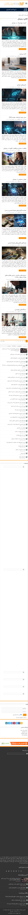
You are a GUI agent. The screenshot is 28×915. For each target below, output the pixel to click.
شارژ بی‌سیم (23, 453)
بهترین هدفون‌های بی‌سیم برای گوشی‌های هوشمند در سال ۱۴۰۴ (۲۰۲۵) (13, 365)
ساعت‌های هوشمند (21, 446)
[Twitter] (16, 723)
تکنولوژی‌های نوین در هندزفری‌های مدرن (17, 417)
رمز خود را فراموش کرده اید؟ (21, 717)
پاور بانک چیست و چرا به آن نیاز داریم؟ (18, 406)
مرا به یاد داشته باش (17, 715)
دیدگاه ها (14, 346)
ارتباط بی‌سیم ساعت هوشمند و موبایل (18, 439)
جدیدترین (25, 346)
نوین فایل (26, 15)
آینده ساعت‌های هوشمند (20, 435)
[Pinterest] (14, 723)
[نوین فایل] (14, 4)
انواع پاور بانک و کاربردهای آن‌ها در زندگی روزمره (16, 402)
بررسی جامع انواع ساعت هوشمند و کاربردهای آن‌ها (16, 442)
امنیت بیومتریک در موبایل (20, 449)
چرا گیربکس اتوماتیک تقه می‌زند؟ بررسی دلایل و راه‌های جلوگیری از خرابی (11, 349)
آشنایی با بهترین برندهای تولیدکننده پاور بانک (17, 395)
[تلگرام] (9, 723)
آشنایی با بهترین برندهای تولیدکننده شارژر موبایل (16, 381)
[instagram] (12, 723)
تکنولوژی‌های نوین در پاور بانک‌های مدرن (17, 399)
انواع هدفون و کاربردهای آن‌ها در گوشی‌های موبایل (16, 361)
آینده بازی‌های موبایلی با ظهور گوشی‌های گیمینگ (15, 896)
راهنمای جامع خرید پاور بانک (20, 410)
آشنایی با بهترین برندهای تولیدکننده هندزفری (17, 413)
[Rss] (21, 723)
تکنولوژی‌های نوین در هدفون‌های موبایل (18, 358)
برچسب (9, 346)
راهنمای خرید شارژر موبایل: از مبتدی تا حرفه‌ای (16, 392)
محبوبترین (19, 346)
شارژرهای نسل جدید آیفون (20, 373)
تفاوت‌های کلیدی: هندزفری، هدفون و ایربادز (17, 420)
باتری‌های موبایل (22, 457)
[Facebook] (19, 723)
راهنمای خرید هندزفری (21, 428)
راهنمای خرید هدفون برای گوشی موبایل (18, 370)
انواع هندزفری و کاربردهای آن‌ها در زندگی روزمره (16, 424)
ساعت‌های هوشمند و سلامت (20, 431)
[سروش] (6, 722)
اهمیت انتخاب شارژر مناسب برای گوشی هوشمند (16, 377)
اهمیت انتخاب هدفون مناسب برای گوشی (17, 354)
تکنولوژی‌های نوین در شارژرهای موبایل (18, 384)
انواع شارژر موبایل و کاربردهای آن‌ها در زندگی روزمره (15, 388)
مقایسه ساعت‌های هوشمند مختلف (18, 900)
